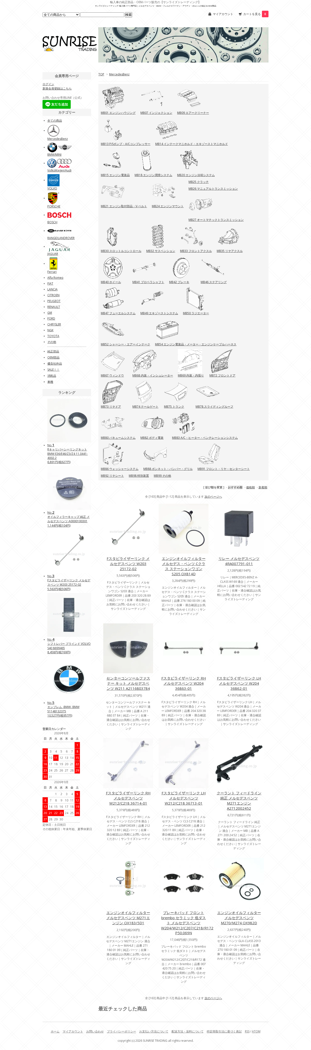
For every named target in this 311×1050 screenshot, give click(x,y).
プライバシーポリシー (121, 1031)
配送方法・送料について (188, 1031)
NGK (50, 330)
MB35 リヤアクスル (230, 251)
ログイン (48, 84)
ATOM (256, 1031)
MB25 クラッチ (199, 182)
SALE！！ (53, 370)
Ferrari (52, 272)
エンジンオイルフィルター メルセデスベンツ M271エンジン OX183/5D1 (128, 917)
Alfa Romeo (55, 278)
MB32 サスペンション (160, 251)
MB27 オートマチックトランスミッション (216, 220)
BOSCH (52, 222)
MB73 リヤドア (111, 406)
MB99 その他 (162, 476)
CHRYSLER (54, 324)
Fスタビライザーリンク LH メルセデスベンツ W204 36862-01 (239, 683)
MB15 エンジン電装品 (115, 175)
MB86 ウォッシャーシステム (119, 469)
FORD (51, 318)
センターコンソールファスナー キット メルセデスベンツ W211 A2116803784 (128, 683)
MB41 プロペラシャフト (148, 282)
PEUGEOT (53, 301)
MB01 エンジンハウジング (118, 113)
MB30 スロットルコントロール (121, 251)
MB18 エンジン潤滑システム (153, 175)
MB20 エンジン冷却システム (196, 175)
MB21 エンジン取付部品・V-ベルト (124, 206)
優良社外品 (54, 363)
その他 (51, 342)
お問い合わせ (95, 1031)
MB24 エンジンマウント (168, 206)
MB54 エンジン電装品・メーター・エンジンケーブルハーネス (195, 344)
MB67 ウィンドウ (112, 375)
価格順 (250, 487)
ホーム (55, 1031)
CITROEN (53, 295)
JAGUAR (52, 254)
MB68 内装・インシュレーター (152, 375)
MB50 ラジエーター (196, 313)
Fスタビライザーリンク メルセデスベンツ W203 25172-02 (128, 563)
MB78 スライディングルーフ (214, 406)
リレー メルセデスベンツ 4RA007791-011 (238, 561)
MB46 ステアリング (214, 282)
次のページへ (213, 496)
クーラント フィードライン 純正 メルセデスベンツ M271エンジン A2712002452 (239, 800)
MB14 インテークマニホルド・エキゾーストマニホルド (191, 144)
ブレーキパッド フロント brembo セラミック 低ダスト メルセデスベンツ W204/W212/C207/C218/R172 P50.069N (187, 922)
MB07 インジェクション (156, 113)
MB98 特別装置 (139, 476)
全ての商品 (54, 120)
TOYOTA (53, 336)
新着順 (263, 487)
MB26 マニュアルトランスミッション (213, 189)
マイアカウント (223, 14)
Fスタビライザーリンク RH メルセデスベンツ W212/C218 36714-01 (128, 798)
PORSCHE (53, 206)
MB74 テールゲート (145, 406)
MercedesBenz (119, 74)
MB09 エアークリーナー (193, 113)
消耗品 (51, 376)
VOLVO (52, 188)
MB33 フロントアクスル (196, 251)
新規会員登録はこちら (57, 88)
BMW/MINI (54, 155)
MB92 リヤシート (112, 476)
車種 (50, 382)
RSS (247, 1031)
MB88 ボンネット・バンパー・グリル (168, 469)
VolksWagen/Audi (59, 170)
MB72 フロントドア (222, 375)
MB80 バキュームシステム (118, 438)
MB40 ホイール (111, 282)
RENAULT (53, 307)
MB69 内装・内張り (191, 375)
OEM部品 (53, 357)
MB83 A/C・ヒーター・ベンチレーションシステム (205, 438)
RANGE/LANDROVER (61, 238)
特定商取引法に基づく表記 (224, 1031)
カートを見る (254, 14)
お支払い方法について (153, 1031)
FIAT (50, 283)
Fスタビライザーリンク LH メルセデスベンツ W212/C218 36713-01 (184, 798)
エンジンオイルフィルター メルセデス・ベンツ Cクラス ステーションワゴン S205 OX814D (184, 566)
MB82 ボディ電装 (152, 438)
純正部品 (53, 351)
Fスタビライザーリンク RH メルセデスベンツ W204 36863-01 (183, 683)
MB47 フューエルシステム (118, 313)
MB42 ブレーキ (179, 282)
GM (49, 313)
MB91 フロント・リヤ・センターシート (224, 469)
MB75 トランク (174, 406)
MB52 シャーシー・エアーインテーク (125, 344)
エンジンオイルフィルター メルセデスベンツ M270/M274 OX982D (239, 917)
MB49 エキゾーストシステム (159, 313)
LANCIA (52, 289)
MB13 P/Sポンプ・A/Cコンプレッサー (125, 144)
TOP (101, 74)
